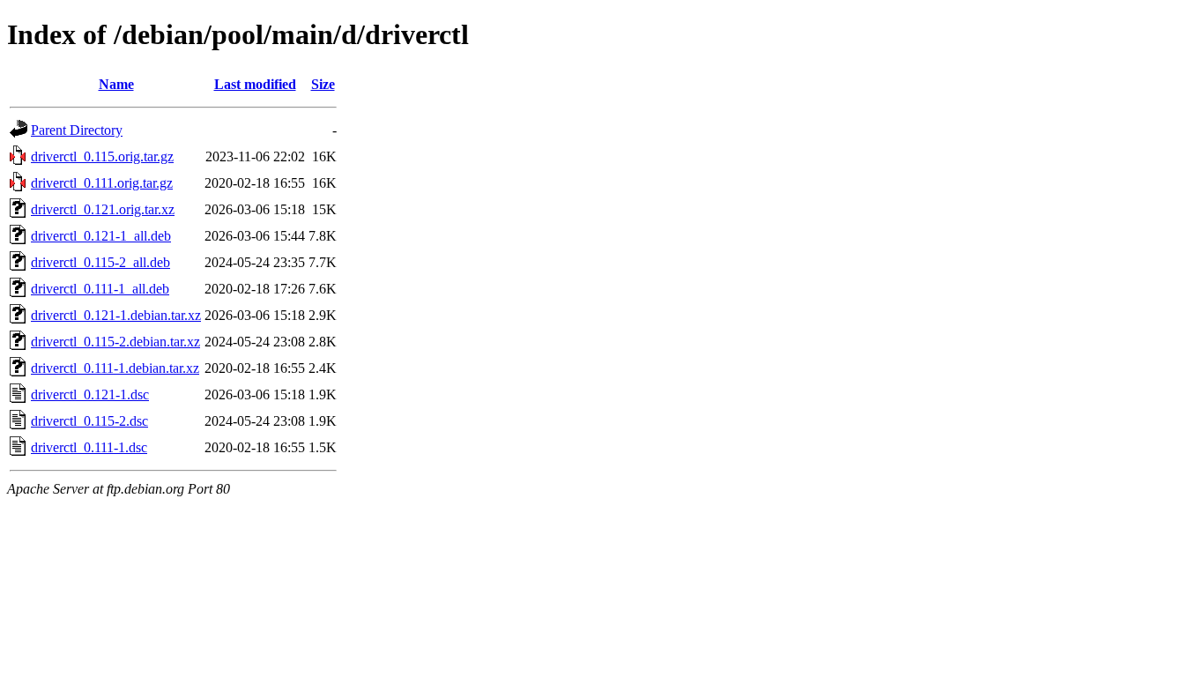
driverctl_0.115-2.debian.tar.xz (115, 341)
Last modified (255, 84)
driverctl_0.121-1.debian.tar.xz (116, 315)
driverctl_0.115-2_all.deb (100, 262)
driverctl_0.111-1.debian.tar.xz (115, 368)
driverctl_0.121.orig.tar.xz (103, 209)
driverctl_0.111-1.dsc (89, 447)
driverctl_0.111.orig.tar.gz (102, 182)
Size (323, 84)
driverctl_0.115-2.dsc (89, 420)
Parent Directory (77, 130)
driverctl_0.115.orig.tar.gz (102, 156)
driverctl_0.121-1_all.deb (101, 235)
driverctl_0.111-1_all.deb (100, 288)
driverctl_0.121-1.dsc (90, 394)
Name (116, 84)
